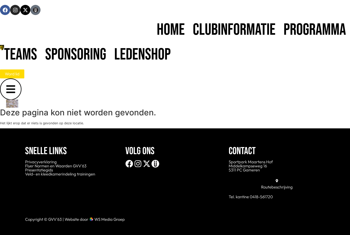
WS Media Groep (109, 219)
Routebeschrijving (277, 187)
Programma (315, 30)
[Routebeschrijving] (277, 180)
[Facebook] (5, 10)
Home (171, 30)
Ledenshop (142, 54)
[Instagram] (15, 10)
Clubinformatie (234, 30)
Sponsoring (75, 54)
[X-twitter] (25, 10)
